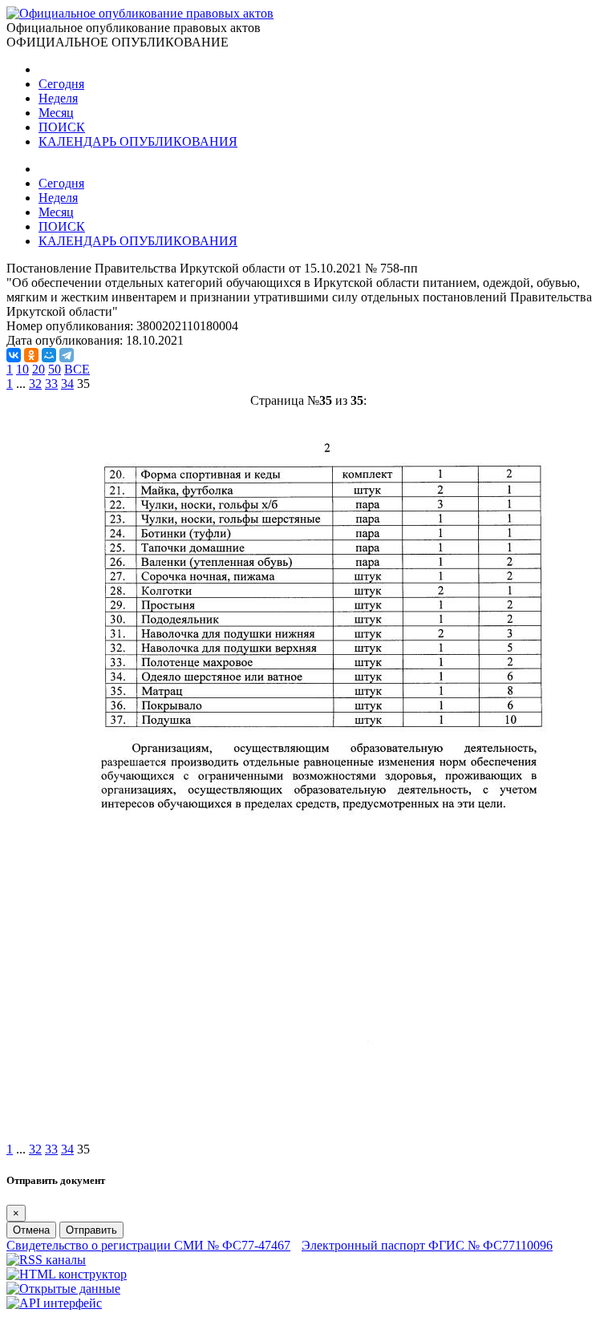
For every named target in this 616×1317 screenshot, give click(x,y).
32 (35, 383)
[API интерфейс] (54, 1303)
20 (38, 369)
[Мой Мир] (49, 355)
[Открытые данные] (63, 1288)
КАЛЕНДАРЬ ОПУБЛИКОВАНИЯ (137, 141)
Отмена (31, 1230)
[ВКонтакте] (13, 355)
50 (54, 369)
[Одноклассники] (31, 355)
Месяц (56, 112)
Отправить (91, 1230)
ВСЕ (77, 369)
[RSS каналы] (46, 1260)
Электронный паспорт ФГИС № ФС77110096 (427, 1245)
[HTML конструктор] (66, 1274)
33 (51, 383)
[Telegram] (66, 355)
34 (67, 383)
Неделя (58, 98)
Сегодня (61, 84)
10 (22, 369)
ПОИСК (61, 127)
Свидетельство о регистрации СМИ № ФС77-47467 (148, 1245)
